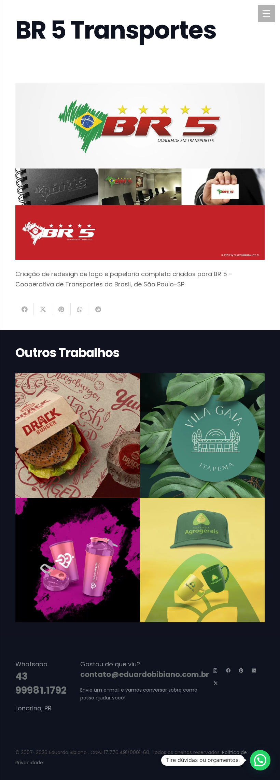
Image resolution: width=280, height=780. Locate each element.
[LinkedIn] (254, 671)
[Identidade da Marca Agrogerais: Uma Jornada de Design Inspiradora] (202, 560)
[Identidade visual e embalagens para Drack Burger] (77, 435)
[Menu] (266, 13)
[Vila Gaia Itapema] (202, 435)
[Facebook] (228, 671)
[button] (260, 760)
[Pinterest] (241, 671)
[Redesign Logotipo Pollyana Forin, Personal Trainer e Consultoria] (77, 560)
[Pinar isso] (61, 309)
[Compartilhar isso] (24, 309)
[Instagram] (215, 671)
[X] (215, 684)
